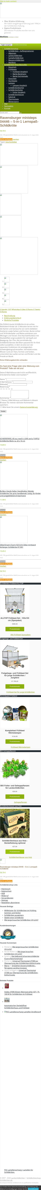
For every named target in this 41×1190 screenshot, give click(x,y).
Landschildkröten (18, 1178)
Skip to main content (8, 1)
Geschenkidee (11, 142)
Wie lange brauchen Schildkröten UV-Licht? (21, 920)
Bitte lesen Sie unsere (20, 407)
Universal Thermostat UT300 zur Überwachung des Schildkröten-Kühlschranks (22, 962)
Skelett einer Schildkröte (14, 917)
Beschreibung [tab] (9, 316)
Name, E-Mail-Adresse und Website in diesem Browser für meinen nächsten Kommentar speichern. (19, 402)
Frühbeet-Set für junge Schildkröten (20, 692)
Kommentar (5, 398)
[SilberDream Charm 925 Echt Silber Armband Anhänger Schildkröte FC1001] (14, 542)
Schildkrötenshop (20, 45)
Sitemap (4, 900)
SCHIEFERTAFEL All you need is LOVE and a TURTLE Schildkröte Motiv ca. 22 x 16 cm (19, 440)
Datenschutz (6, 891)
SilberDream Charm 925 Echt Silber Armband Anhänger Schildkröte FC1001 (18, 546)
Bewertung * (5, 387)
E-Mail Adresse (6, 382)
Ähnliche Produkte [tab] (11, 320)
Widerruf (4, 896)
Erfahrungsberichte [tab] (12, 318)
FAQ (5, 104)
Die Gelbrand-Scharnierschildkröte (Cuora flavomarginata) (21, 957)
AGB (3, 893)
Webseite (3, 384)
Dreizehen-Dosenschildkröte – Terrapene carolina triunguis (20, 967)
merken (15, 139)
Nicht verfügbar (6, 139)
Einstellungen (33, 1189)
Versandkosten (7, 898)
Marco (6, 966)
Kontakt (7, 108)
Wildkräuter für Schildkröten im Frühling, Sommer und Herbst (20, 911)
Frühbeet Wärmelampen (20, 747)
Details (2, 455)
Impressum (5, 889)
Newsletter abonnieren (10, 902)
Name (3, 379)
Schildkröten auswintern (14, 915)
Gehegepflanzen (20, 802)
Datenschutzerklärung (29, 407)
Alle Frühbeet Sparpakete (20, 635)
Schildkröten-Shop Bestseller (15, 65)
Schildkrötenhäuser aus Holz (20, 857)
